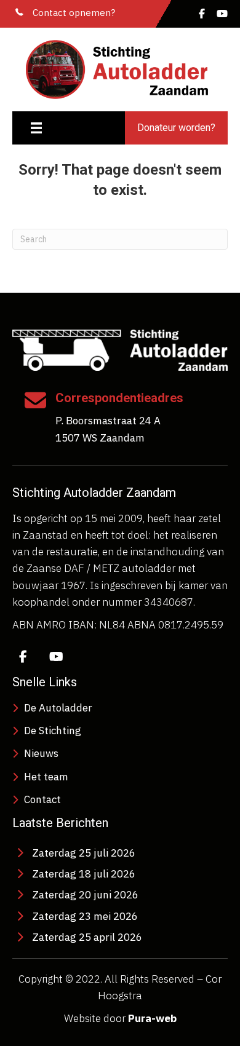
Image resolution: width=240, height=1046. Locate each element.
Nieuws (41, 753)
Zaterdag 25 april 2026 (87, 937)
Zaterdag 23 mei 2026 (85, 916)
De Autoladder (58, 708)
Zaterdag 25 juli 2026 (83, 853)
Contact (42, 799)
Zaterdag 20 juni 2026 (85, 894)
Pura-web (152, 1018)
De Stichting (52, 730)
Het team (46, 776)
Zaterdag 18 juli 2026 (83, 874)
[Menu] (36, 128)
